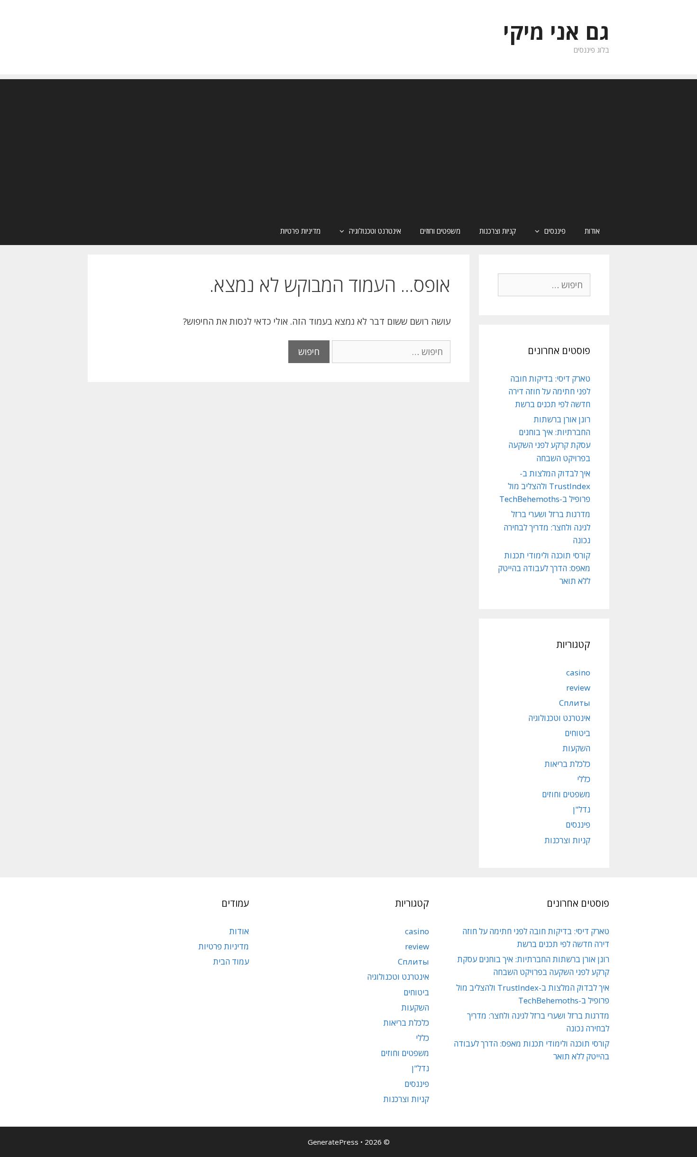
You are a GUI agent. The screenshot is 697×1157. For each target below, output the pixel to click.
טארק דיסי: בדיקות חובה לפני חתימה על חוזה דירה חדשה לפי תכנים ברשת (549, 391)
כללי (583, 779)
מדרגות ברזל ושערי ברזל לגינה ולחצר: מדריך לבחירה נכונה (547, 527)
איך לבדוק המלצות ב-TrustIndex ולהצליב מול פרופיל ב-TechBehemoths (544, 486)
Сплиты (574, 702)
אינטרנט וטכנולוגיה (375, 231)
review (578, 687)
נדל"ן (581, 809)
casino (578, 672)
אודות (592, 231)
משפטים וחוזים (440, 231)
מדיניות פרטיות (300, 231)
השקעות (576, 748)
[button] (534, 231)
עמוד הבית (231, 961)
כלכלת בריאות (567, 763)
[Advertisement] (348, 145)
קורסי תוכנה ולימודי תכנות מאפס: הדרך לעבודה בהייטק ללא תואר (544, 568)
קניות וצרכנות (497, 231)
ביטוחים (577, 733)
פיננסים (555, 231)
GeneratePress (333, 1142)
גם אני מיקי (556, 31)
